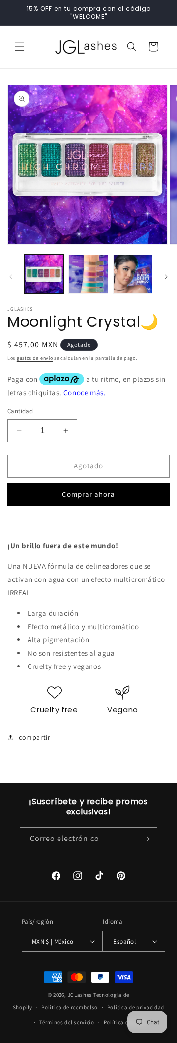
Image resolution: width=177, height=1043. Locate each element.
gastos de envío (35, 358)
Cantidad (20, 411)
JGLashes (80, 994)
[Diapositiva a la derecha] (166, 277)
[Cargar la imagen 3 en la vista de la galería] (132, 274)
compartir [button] (34, 737)
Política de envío (125, 1022)
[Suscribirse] (146, 838)
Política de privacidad (135, 1007)
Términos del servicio (66, 1022)
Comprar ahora (88, 494)
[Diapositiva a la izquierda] (11, 277)
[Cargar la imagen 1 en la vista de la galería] (43, 274)
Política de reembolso (69, 1007)
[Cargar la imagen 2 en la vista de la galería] (88, 274)
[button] (19, 47)
